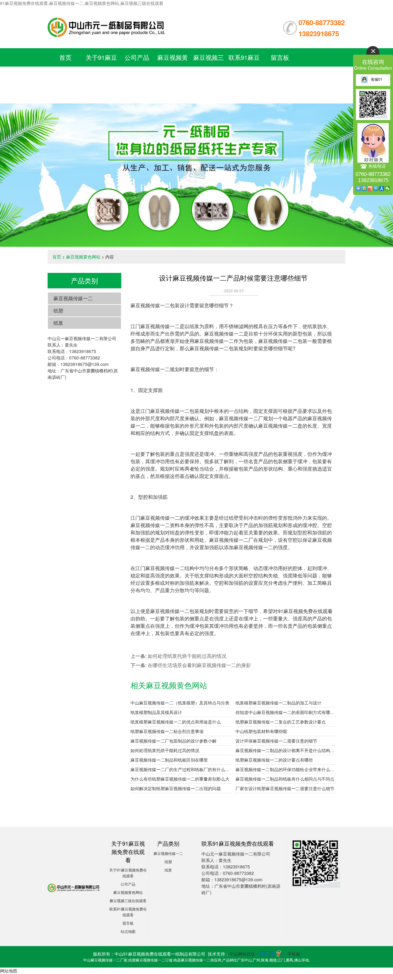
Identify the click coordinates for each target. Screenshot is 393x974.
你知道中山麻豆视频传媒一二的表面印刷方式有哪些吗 (285, 712)
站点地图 (128, 931)
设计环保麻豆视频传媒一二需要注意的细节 (276, 741)
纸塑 (58, 310)
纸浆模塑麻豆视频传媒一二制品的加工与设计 (278, 703)
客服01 (377, 79)
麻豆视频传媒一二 (73, 298)
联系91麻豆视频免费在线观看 (244, 76)
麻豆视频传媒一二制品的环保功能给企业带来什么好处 (285, 769)
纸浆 (58, 322)
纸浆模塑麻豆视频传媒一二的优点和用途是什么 (175, 722)
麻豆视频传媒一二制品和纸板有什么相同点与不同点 (284, 779)
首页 (65, 57)
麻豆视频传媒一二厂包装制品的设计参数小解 (173, 741)
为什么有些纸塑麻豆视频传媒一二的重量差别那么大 (179, 779)
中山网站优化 (242, 954)
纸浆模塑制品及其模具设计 (156, 712)
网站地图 (8, 971)
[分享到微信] (387, 188)
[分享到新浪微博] (370, 188)
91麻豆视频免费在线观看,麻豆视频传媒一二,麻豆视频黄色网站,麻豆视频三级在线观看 (81, 3)
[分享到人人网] (381, 188)
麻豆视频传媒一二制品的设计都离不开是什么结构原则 (285, 750)
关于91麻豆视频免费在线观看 (101, 76)
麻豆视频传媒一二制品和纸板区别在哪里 (169, 760)
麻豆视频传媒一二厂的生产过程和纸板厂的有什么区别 (180, 769)
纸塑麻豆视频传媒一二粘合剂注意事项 (167, 731)
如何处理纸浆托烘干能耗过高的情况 (187, 655)
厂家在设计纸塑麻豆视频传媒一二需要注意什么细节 (284, 788)
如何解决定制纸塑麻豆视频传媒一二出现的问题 (175, 788)
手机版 (293, 954)
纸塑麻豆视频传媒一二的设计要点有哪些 (274, 760)
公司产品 (137, 57)
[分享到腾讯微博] (376, 188)
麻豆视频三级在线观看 (128, 900)
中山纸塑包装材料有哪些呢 (261, 731)
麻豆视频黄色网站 (83, 257)
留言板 (280, 57)
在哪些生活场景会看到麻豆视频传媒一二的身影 (199, 665)
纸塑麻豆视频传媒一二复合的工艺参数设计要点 (280, 722)
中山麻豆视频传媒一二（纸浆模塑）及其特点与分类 (179, 703)
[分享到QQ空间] (364, 188)
